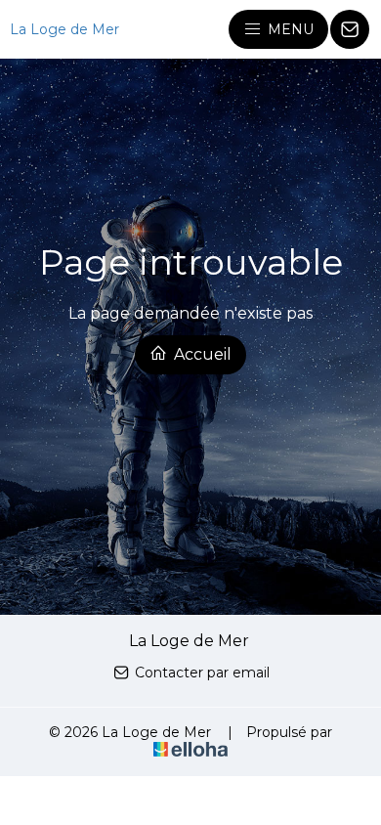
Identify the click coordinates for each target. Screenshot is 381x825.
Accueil (201, 354)
